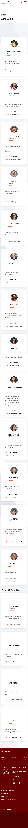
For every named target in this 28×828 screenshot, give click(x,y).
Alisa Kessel (14, 263)
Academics (3, 14)
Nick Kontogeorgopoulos (14, 387)
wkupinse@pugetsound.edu (15, 581)
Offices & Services (6, 809)
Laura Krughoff (14, 519)
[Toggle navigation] (25, 2)
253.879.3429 (13, 410)
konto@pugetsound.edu (15, 413)
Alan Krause (14, 477)
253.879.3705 (13, 453)
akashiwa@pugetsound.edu (15, 114)
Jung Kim (14, 348)
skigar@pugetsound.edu (15, 326)
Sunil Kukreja (14, 720)
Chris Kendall (14, 182)
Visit (3, 758)
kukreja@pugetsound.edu (15, 737)
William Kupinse (14, 563)
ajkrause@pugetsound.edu (15, 497)
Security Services (6, 793)
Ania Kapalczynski (14, 52)
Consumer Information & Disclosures (11, 806)
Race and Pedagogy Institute (9, 819)
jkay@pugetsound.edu (15, 624)
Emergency (4, 796)
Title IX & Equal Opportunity (8, 799)
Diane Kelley (14, 137)
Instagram (17, 780)
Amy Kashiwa (14, 94)
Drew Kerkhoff (14, 223)
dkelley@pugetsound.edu (15, 159)
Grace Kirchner (14, 645)
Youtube (14, 783)
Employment (4, 803)
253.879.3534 (13, 156)
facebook (13, 780)
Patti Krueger (14, 683)
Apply (14, 758)
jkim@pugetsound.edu (15, 365)
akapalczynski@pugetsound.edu (15, 72)
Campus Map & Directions (7, 790)
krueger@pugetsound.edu (15, 699)
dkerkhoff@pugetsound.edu (15, 241)
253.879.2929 (13, 280)
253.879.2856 (13, 494)
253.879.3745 (13, 323)
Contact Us (16, 776)
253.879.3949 (14, 362)
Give (24, 758)
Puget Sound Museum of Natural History (12, 816)
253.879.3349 (11, 69)
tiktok (19, 783)
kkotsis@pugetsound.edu (15, 455)
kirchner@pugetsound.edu (15, 662)
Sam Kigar (14, 304)
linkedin (20, 780)
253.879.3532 (12, 111)
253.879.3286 (12, 578)
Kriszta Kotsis (14, 436)
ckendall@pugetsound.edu (15, 202)
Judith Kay (14, 607)
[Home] (5, 770)
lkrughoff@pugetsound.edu (15, 542)
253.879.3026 (13, 539)
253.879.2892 (13, 199)
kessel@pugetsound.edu (15, 282)
